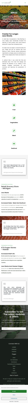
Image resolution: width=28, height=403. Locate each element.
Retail (14, 366)
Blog (14, 368)
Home (14, 357)
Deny (14, 395)
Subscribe (14, 332)
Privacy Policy (11, 401)
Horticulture (14, 362)
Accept (14, 391)
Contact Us (14, 372)
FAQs (14, 370)
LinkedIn (14, 347)
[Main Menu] (25, 2)
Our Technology (14, 359)
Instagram (14, 349)
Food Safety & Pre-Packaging (14, 364)
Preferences (14, 398)
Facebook (14, 351)
